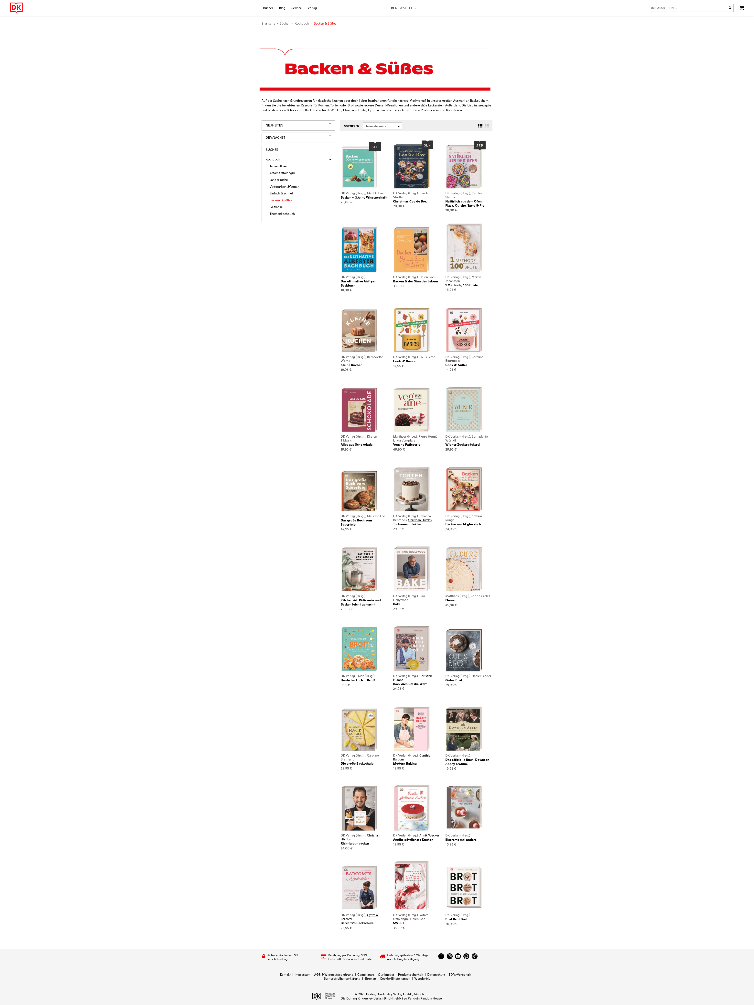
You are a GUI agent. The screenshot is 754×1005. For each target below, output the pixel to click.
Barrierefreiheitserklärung (342, 979)
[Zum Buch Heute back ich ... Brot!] (359, 649)
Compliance (365, 975)
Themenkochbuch (282, 214)
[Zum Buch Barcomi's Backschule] (359, 888)
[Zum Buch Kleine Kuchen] (359, 330)
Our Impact (386, 975)
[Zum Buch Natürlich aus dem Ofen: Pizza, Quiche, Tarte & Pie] (464, 167)
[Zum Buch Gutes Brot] (464, 650)
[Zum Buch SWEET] (411, 885)
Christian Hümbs (420, 520)
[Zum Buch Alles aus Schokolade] (359, 410)
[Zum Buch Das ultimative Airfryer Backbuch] (359, 249)
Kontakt (285, 975)
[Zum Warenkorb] (741, 7)
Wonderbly (422, 979)
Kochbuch (273, 159)
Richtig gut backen (355, 843)
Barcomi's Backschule (357, 923)
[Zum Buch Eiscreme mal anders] (464, 808)
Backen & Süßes (325, 23)
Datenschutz (436, 975)
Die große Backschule (357, 763)
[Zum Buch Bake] (411, 569)
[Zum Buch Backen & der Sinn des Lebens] (411, 249)
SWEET (398, 923)
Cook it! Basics (404, 361)
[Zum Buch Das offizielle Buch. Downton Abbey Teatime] (464, 729)
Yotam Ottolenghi (282, 173)
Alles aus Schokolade (356, 444)
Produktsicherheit (410, 975)
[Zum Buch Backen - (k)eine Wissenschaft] (359, 167)
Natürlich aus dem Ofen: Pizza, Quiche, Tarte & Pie (464, 203)
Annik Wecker (429, 835)
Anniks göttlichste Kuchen (413, 840)
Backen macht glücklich (463, 524)
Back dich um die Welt (410, 684)
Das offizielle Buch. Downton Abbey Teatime (467, 762)
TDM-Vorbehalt (460, 975)
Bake (396, 604)
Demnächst (275, 138)
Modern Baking (405, 763)
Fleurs (450, 600)
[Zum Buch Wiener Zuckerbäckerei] (464, 409)
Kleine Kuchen (351, 365)
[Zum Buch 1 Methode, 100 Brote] (464, 248)
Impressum (302, 975)
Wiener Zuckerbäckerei (462, 444)
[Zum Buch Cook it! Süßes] (464, 330)
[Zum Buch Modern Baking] (411, 729)
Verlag (312, 8)
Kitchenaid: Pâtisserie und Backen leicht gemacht (361, 602)
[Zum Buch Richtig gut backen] (359, 808)
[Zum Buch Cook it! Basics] (411, 330)
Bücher (268, 8)
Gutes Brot (453, 680)
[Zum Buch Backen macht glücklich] (464, 489)
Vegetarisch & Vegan (284, 187)
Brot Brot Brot (456, 919)
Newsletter (406, 7)
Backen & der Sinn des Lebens (415, 281)
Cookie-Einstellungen (395, 979)
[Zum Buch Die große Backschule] (359, 730)
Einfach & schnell (282, 193)
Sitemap (370, 979)
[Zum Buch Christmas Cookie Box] (411, 166)
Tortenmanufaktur (407, 524)
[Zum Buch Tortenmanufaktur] (411, 489)
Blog (282, 8)
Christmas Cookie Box (410, 201)
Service (296, 8)
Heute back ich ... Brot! (358, 680)
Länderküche (279, 180)
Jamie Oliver (278, 166)
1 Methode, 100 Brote (461, 285)
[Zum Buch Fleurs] (464, 569)
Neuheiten (274, 125)
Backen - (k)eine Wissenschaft (364, 197)
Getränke (276, 207)
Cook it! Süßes (456, 365)
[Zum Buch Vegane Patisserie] (411, 410)
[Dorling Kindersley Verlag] (16, 8)
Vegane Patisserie (406, 444)
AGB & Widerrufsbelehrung (333, 975)
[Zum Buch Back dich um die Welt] (411, 648)
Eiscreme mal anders (461, 840)
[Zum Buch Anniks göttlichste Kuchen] (411, 808)
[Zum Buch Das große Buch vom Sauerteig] (359, 491)
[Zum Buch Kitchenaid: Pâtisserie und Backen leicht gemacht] (359, 569)
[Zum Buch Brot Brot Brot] (464, 888)
